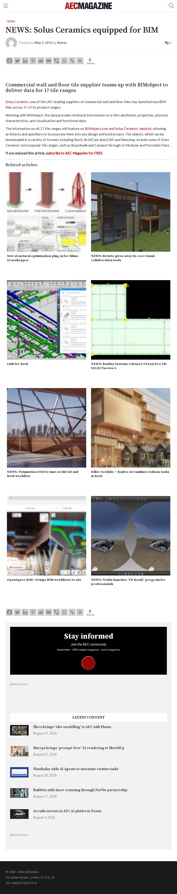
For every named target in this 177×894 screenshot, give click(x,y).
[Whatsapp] (64, 60)
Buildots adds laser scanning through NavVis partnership (80, 790)
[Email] (48, 60)
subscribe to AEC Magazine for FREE (74, 153)
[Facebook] (9, 60)
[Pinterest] (33, 60)
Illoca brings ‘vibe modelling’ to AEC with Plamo (72, 727)
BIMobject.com (96, 128)
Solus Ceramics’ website (133, 128)
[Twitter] (17, 60)
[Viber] (56, 60)
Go (88, 663)
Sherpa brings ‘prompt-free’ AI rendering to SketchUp (78, 748)
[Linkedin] (25, 60)
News (11, 21)
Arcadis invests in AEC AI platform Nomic (67, 811)
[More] (80, 60)
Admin (62, 43)
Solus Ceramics (17, 102)
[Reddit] (40, 60)
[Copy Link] (72, 60)
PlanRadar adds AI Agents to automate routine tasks (75, 769)
